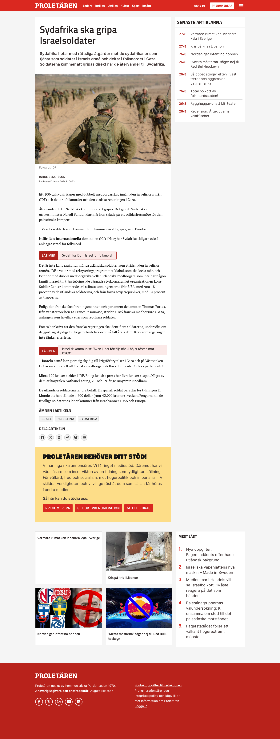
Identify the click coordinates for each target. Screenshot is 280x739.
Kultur (125, 5)
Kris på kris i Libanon (207, 46)
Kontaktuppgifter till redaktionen (158, 685)
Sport (135, 5)
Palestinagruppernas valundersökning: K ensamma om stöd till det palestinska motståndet (208, 611)
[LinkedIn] (59, 437)
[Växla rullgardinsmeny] (241, 6)
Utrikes (113, 5)
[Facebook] (42, 437)
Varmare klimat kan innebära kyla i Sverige (68, 537)
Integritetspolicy (146, 696)
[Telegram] (67, 437)
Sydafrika (88, 419)
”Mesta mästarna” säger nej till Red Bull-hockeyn (137, 636)
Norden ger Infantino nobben (214, 54)
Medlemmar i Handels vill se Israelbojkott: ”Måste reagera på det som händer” (208, 587)
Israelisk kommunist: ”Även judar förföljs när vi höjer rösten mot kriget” (108, 350)
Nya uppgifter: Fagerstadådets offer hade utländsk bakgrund (210, 554)
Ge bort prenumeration (98, 508)
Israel (46, 419)
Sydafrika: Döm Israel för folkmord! (87, 255)
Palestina (65, 419)
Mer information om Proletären (157, 701)
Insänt (146, 5)
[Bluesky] (76, 437)
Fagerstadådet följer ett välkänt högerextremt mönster (207, 631)
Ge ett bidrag (139, 508)
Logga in (199, 6)
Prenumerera (222, 5)
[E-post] (84, 437)
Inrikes (100, 5)
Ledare (87, 5)
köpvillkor (172, 696)
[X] (50, 437)
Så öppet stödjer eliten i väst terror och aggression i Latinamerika (213, 78)
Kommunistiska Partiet (81, 686)
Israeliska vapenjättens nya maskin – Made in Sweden (210, 570)
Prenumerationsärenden (152, 690)
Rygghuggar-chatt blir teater (213, 103)
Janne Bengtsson (52, 176)
